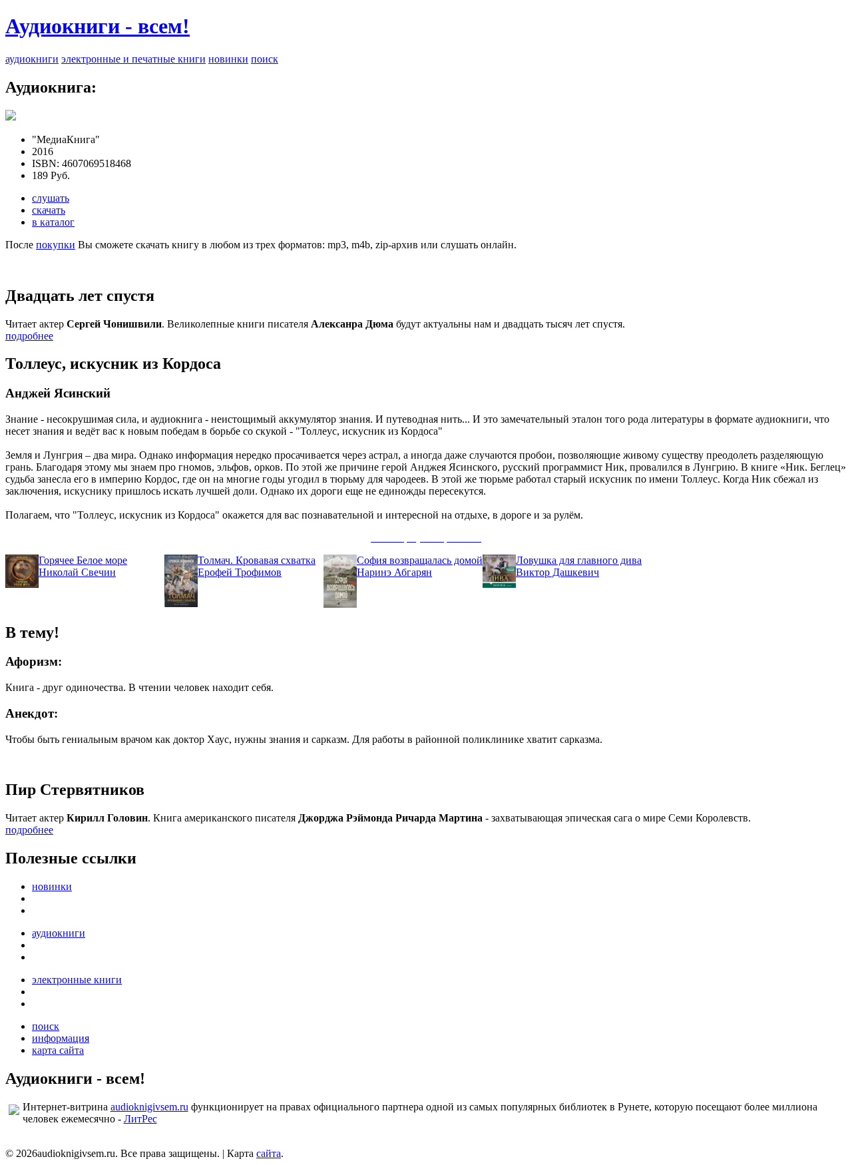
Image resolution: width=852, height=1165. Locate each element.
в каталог (53, 222)
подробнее (29, 336)
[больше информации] (10, 116)
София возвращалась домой (420, 560)
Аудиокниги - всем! (97, 26)
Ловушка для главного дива (579, 560)
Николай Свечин (77, 572)
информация (60, 1038)
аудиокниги (32, 59)
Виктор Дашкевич (557, 572)
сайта (268, 1153)
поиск (264, 59)
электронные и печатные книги (133, 59)
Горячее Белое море (83, 560)
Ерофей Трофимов (240, 572)
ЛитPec (140, 1118)
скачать (48, 210)
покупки (55, 244)
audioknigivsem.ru (149, 1106)
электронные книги (77, 979)
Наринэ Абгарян (394, 572)
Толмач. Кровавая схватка (257, 560)
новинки (228, 59)
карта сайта (58, 1050)
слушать (50, 198)
